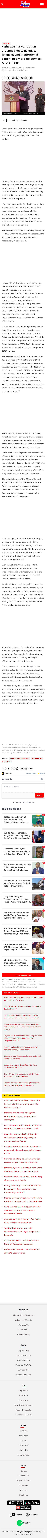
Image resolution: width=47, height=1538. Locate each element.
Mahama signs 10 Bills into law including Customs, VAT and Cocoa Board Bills (23, 1169)
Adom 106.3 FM (23, 1355)
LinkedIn (24, 1450)
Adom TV (23, 1395)
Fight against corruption (19, 758)
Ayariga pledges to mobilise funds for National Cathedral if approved (21, 1242)
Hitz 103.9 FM (23, 1360)
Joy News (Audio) (24, 1415)
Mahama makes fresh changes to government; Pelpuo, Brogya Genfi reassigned (20, 1116)
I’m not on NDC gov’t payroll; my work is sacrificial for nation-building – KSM (23, 1127)
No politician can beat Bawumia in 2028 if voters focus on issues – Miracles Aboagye (21, 1017)
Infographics (23, 1455)
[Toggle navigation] (42, 5)
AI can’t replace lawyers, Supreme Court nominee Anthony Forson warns (20, 1049)
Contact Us (23, 1325)
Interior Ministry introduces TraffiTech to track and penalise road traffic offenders (23, 1200)
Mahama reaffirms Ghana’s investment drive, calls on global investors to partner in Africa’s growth (22, 1028)
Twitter (23, 1440)
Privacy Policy (23, 1334)
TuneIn (18, 1514)
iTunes (33, 1514)
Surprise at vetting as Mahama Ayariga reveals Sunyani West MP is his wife (22, 1160)
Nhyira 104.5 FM (23, 1375)
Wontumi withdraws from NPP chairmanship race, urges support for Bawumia (21, 1231)
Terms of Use (23, 1330)
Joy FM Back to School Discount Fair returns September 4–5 (22, 1008)
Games (23, 1471)
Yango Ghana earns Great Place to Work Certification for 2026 (20, 1067)
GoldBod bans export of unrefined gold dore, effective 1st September (22, 1221)
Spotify (26, 1523)
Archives (23, 1490)
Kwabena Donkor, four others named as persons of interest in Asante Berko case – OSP (22, 1150)
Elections (23, 1495)
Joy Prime (23, 1400)
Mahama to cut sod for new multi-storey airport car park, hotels (23, 1178)
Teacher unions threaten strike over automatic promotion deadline (23, 1058)
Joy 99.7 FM (23, 1350)
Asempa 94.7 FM (23, 1365)
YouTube (24, 1431)
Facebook (23, 1435)
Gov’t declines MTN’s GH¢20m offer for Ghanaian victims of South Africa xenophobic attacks (22, 1210)
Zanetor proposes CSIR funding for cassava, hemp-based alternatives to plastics (22, 1085)
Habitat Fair (23, 1476)
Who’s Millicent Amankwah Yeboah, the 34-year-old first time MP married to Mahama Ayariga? (22, 1104)
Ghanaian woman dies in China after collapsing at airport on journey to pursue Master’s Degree (21, 1137)
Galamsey (23, 1485)
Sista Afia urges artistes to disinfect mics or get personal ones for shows (23, 999)
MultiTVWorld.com (23, 1405)
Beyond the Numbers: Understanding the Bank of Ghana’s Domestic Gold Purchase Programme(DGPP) (23, 1039)
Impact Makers (23, 1480)
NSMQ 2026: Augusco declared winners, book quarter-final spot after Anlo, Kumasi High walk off (22, 1189)
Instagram (23, 1445)
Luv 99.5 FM (23, 1370)
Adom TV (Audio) (23, 1410)
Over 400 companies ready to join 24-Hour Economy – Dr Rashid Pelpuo (21, 1076)
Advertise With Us (23, 1320)
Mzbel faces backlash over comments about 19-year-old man (21, 1251)
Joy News (23, 1390)
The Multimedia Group (23, 1315)
